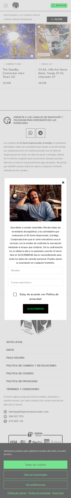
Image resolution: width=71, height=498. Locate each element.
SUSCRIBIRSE (35, 308)
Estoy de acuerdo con (38, 296)
